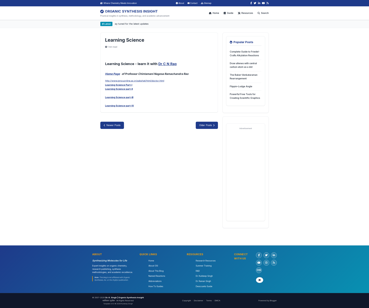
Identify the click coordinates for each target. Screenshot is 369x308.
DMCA (217, 300)
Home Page (112, 74)
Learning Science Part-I (118, 84)
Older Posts (205, 125)
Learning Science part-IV (119, 105)
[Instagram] (266, 263)
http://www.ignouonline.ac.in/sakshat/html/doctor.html (134, 80)
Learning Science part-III (119, 97)
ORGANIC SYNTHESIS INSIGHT (131, 11)
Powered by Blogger (267, 300)
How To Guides (155, 286)
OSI (259, 270)
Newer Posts (113, 125)
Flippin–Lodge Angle (241, 86)
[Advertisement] (245, 174)
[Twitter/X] (266, 255)
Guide (230, 13)
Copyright (186, 300)
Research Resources (206, 260)
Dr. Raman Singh (203, 281)
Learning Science (124, 40)
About (181, 3)
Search (265, 13)
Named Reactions (156, 276)
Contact (193, 3)
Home (216, 13)
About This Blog (156, 271)
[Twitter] (255, 3)
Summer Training (204, 265)
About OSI (153, 265)
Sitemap (207, 3)
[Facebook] (251, 3)
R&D (198, 271)
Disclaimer (198, 300)
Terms (209, 300)
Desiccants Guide (204, 286)
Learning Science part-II (119, 89)
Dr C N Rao (167, 64)
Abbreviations (155, 281)
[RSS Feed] (268, 3)
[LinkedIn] (259, 3)
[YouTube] (263, 3)
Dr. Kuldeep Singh (204, 276)
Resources (247, 13)
